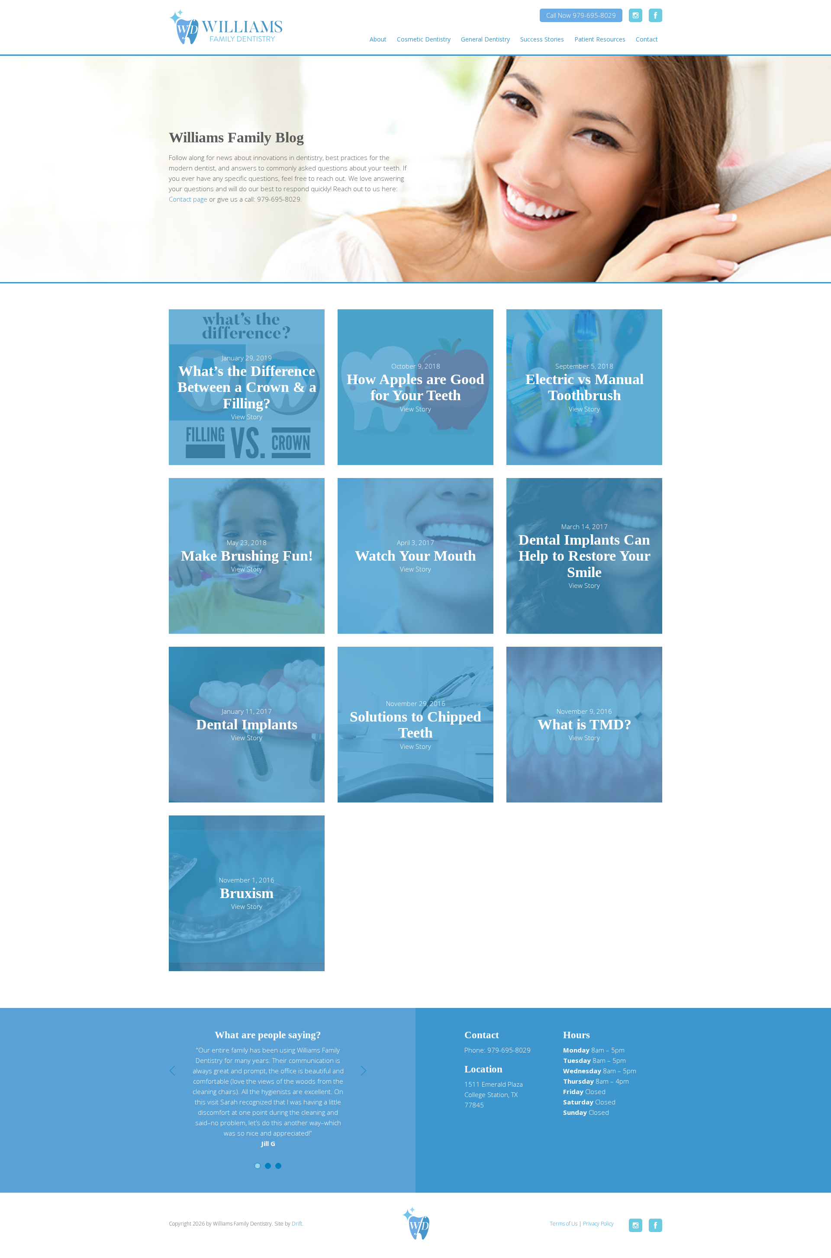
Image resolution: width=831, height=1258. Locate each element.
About (378, 39)
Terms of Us (563, 1223)
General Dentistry (485, 39)
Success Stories (542, 39)
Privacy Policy (598, 1223)
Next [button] (363, 1070)
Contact (647, 39)
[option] (268, 1097)
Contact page (188, 199)
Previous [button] (172, 1070)
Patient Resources (599, 39)
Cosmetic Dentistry (424, 39)
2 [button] (268, 1166)
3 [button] (278, 1166)
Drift (297, 1223)
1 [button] (257, 1166)
